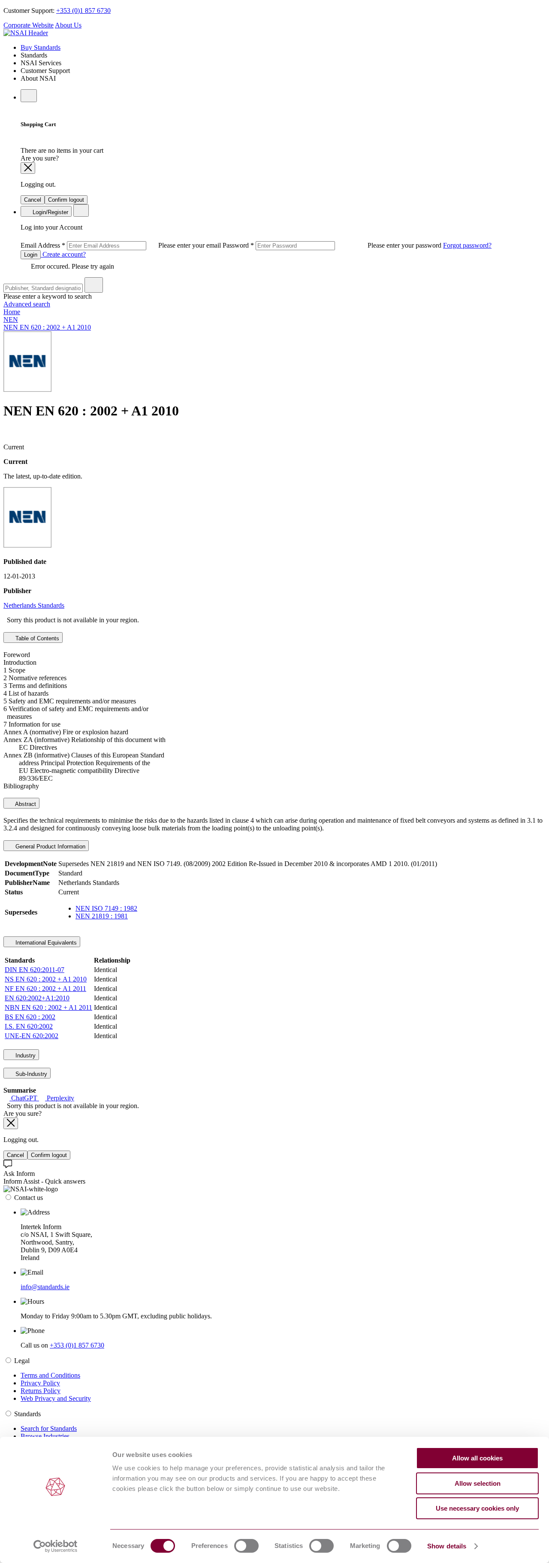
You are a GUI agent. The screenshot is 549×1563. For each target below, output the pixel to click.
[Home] (25, 32)
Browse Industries (45, 1436)
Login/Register (49, 212)
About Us (68, 25)
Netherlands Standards (33, 605)
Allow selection (478, 1483)
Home (11, 311)
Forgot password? (467, 245)
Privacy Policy (40, 1383)
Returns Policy (40, 1390)
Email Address (122, 245)
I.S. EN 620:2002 (29, 1026)
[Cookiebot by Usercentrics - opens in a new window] (55, 1546)
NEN (10, 319)
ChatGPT (24, 1098)
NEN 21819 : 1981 (101, 916)
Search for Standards (49, 1428)
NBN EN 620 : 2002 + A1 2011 (48, 1007)
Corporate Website (28, 25)
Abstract (25, 804)
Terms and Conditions (50, 1375)
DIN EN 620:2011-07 (34, 969)
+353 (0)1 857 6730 (83, 10)
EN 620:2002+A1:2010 (37, 998)
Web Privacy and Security (56, 1398)
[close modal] (28, 168)
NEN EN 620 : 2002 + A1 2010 (47, 327)
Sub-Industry (30, 1074)
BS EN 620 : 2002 (30, 1017)
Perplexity (59, 1098)
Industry (25, 1055)
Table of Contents (36, 638)
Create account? (63, 254)
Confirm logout (66, 200)
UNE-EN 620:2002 (31, 1035)
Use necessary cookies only (477, 1508)
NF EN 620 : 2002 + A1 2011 (45, 988)
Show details (446, 1546)
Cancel (32, 200)
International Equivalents (45, 942)
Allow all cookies (477, 1458)
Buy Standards (40, 47)
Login (30, 254)
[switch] (246, 1546)
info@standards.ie (45, 1286)
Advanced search (26, 304)
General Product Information (49, 846)
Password (333, 245)
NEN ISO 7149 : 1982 (106, 908)
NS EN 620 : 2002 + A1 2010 (46, 979)
